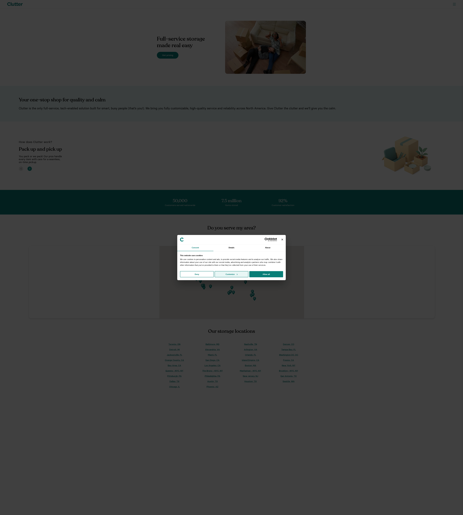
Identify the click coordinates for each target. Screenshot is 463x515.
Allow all (266, 274)
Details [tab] (232, 247)
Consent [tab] (195, 247)
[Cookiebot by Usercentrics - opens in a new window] (266, 239)
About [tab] (267, 247)
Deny (197, 274)
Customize (230, 274)
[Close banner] (282, 239)
